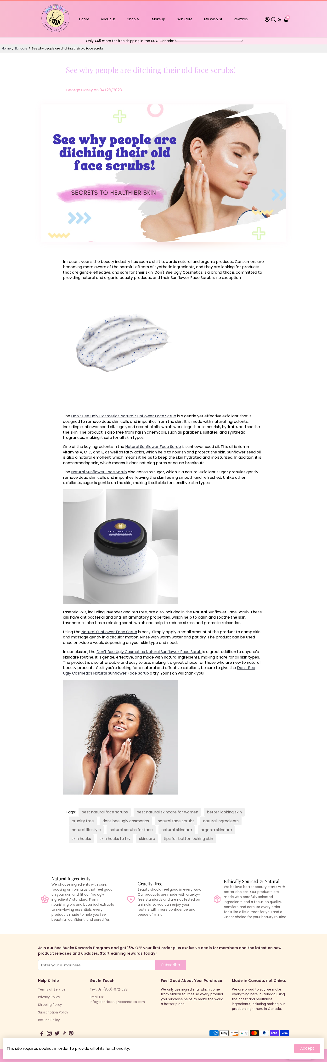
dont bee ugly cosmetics (125, 821)
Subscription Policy (53, 1012)
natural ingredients (221, 821)
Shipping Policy (50, 1004)
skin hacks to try (115, 838)
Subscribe (170, 965)
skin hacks (81, 838)
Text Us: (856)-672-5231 (109, 989)
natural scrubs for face (131, 830)
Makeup (158, 19)
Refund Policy (49, 1020)
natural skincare (176, 830)
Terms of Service (52, 989)
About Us (108, 19)
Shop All (133, 19)
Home (84, 19)
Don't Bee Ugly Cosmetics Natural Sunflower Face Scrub (123, 416)
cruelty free (83, 821)
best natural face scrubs (104, 812)
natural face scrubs (176, 821)
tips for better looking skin (188, 838)
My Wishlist (213, 19)
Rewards (241, 19)
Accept (307, 1048)
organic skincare (216, 830)
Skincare (20, 48)
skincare (147, 838)
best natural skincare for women (167, 812)
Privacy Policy (49, 997)
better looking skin (224, 812)
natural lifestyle (86, 830)
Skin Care (184, 19)
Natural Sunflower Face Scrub (153, 446)
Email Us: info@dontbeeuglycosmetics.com (117, 999)
